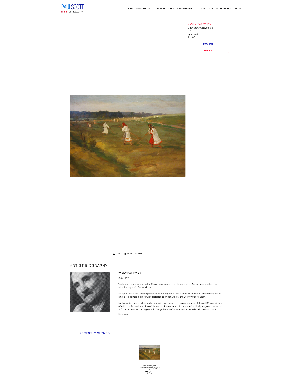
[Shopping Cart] (240, 8)
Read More (123, 314)
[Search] (236, 8)
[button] (224, 8)
